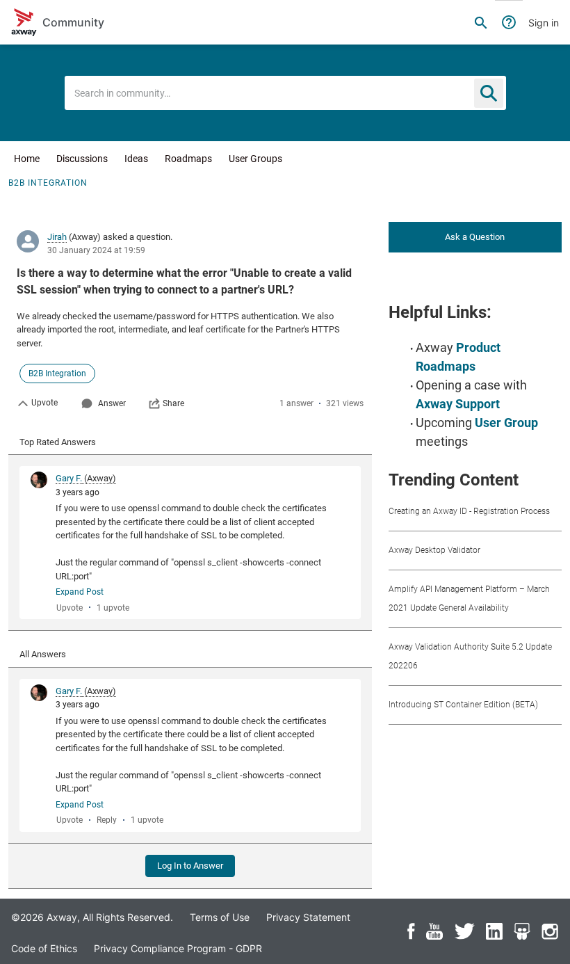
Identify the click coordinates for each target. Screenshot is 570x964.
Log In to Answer (190, 865)
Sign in (543, 23)
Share (173, 403)
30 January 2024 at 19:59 (96, 250)
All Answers (42, 654)
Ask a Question (475, 237)
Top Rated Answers (57, 442)
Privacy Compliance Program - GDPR (178, 948)
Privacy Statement (308, 917)
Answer (112, 403)
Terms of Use (220, 917)
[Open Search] (481, 22)
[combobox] (285, 93)
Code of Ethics (44, 948)
